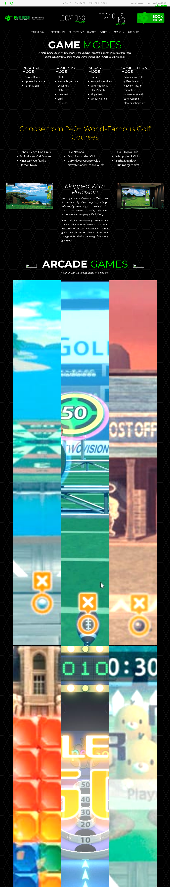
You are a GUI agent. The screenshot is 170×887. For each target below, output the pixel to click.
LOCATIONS (72, 18)
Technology (37, 32)
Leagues (91, 32)
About (67, 3)
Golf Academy (76, 32)
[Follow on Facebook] (5, 3)
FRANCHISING (111, 18)
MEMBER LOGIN (98, 3)
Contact (80, 3)
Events (103, 32)
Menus (117, 32)
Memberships (58, 32)
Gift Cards (133, 32)
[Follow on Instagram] (11, 3)
